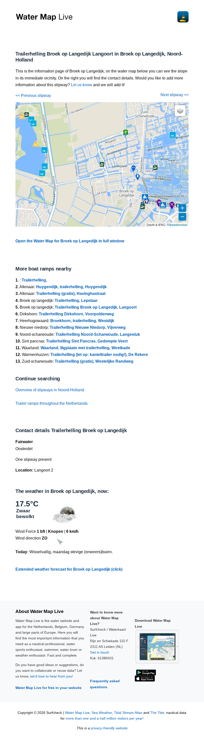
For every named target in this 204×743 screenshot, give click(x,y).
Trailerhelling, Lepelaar (76, 300)
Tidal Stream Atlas (128, 713)
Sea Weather (102, 713)
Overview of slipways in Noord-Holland (49, 390)
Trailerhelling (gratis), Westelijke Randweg (94, 361)
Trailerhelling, (34, 280)
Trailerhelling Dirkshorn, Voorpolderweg (76, 314)
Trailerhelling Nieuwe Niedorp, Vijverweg (88, 327)
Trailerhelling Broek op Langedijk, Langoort (96, 307)
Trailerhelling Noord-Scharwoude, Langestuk (97, 334)
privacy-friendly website (109, 728)
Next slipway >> (174, 95)
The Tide (157, 713)
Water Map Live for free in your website (48, 688)
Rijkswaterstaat (177, 224)
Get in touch (99, 652)
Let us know (81, 85)
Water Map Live (77, 713)
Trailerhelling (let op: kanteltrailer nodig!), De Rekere (99, 354)
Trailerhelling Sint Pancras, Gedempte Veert (87, 341)
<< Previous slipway (33, 95)
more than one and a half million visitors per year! (105, 718)
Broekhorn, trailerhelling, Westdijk (82, 321)
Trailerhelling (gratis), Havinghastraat (70, 293)
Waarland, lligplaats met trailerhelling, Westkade (85, 348)
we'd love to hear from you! (51, 676)
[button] (145, 197)
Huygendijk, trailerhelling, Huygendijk (71, 287)
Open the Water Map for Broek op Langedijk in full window (69, 241)
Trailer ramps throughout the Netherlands (51, 403)
